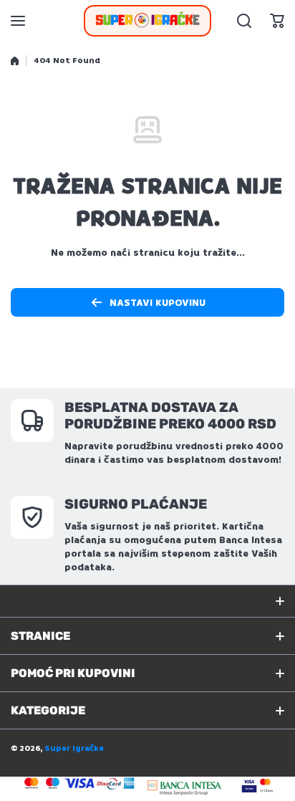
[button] (277, 21)
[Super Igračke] (147, 21)
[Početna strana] (15, 61)
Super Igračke (74, 748)
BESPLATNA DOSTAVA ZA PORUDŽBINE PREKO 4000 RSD (170, 415)
